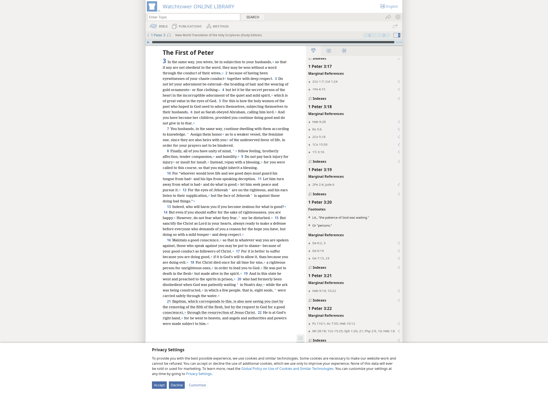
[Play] (148, 42)
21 (169, 301)
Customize (197, 385)
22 (260, 312)
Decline (177, 385)
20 (239, 279)
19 (246, 273)
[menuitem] (397, 16)
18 (192, 262)
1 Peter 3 (158, 35)
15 (277, 217)
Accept (159, 385)
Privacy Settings (199, 373)
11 (260, 178)
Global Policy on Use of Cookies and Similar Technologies (287, 368)
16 (169, 240)
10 (169, 173)
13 (169, 206)
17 (238, 251)
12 (185, 190)
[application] (274, 42)
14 (166, 212)
